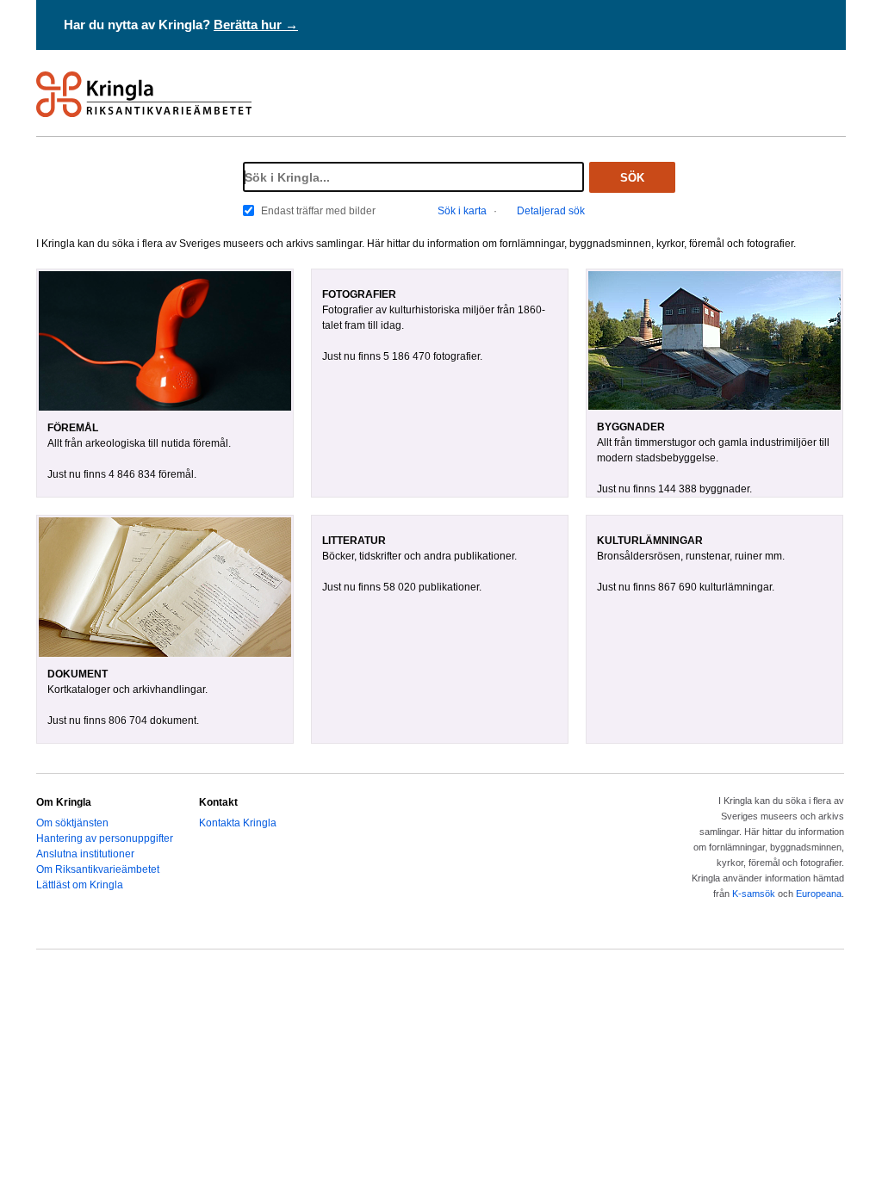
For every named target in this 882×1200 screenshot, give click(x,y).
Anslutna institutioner (85, 854)
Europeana (819, 893)
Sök (632, 177)
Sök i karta (462, 211)
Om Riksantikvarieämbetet (97, 869)
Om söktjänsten (72, 823)
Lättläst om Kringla (79, 885)
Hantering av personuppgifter (104, 838)
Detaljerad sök (551, 211)
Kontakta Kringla (237, 823)
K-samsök (753, 893)
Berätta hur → (256, 24)
